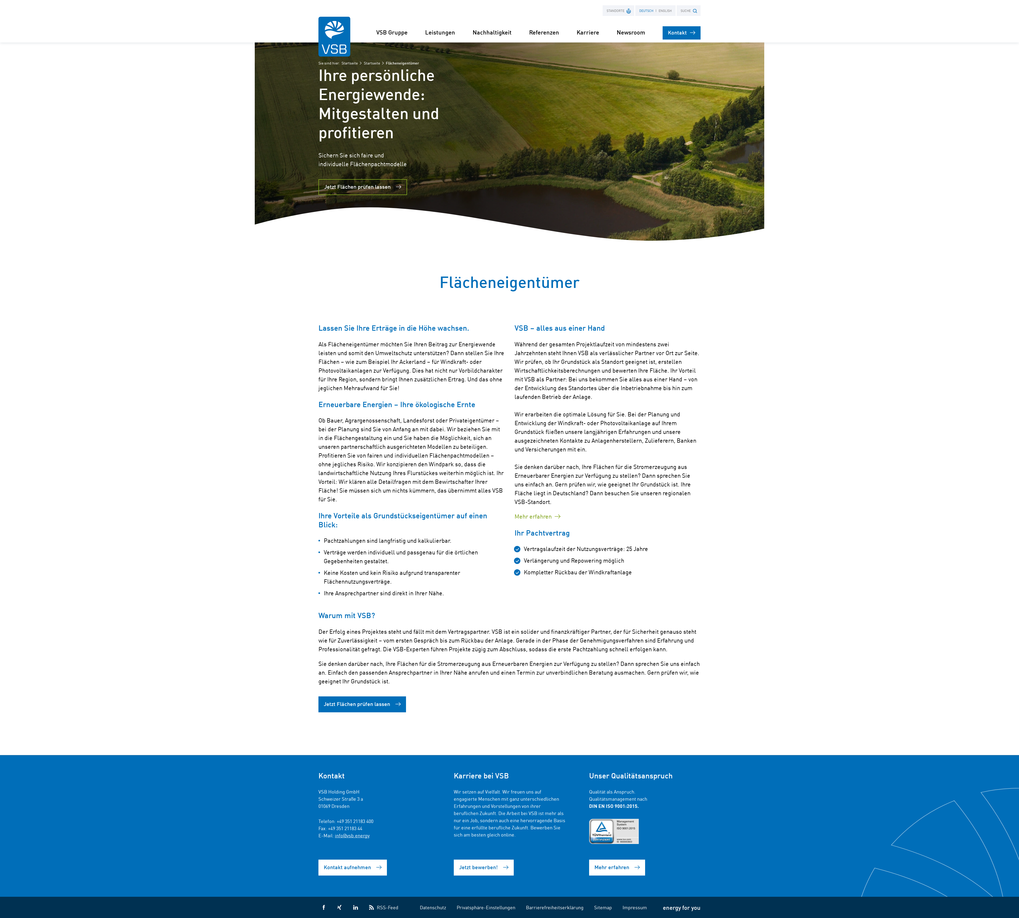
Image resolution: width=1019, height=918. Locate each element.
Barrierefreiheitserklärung (555, 907)
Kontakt (677, 32)
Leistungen (440, 32)
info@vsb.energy (352, 835)
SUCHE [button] (686, 10)
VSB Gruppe (392, 32)
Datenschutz (433, 907)
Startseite (350, 63)
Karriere (588, 32)
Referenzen (544, 32)
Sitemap (603, 907)
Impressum (635, 907)
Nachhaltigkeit (492, 32)
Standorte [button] (615, 10)
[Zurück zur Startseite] (334, 37)
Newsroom (631, 32)
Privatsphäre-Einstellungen (486, 907)
